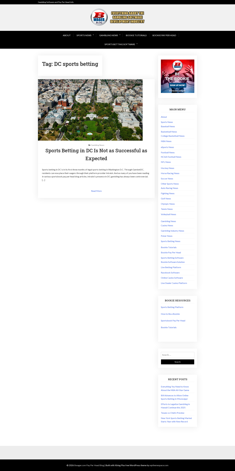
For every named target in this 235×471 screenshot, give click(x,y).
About (67, 35)
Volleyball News (168, 214)
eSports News (167, 147)
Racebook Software (170, 272)
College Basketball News (173, 136)
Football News (168, 152)
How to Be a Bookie (170, 314)
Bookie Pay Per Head (164, 35)
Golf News (166, 198)
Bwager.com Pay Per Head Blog (89, 465)
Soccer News (167, 178)
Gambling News (108, 35)
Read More (96, 191)
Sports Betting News (170, 241)
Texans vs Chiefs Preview (172, 412)
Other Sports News (170, 183)
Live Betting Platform (171, 267)
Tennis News (167, 209)
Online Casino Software (172, 277)
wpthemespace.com (159, 465)
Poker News (166, 236)
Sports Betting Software (120, 44)
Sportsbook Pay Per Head (173, 320)
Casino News (167, 225)
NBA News (166, 141)
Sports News (84, 35)
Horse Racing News (170, 173)
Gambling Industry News (172, 230)
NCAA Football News (171, 156)
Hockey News (167, 168)
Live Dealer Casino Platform (174, 283)
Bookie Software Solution (173, 262)
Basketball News (169, 131)
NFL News (166, 162)
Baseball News (168, 126)
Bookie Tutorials (136, 35)
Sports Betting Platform (172, 307)
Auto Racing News (169, 188)
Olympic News (168, 203)
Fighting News (167, 193)
